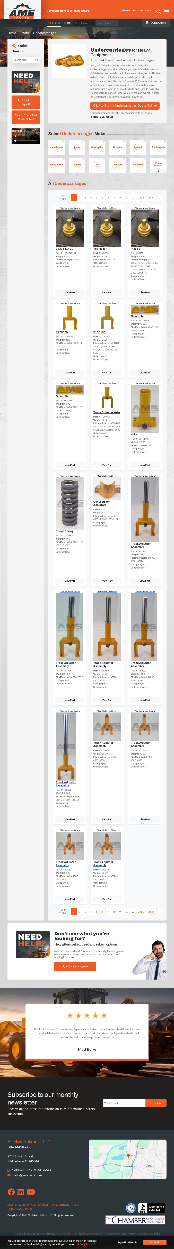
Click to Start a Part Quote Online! (26, 117)
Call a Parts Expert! (27, 102)
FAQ (18, 1208)
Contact (27, 1208)
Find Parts (54, 22)
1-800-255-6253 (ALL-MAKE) (33, 1170)
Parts (25, 33)
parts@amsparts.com (27, 1175)
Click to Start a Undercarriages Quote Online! (125, 105)
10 (126, 197)
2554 (151, 197)
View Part (70, 292)
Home (12, 33)
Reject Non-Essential (127, 1242)
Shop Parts (13, 1204)
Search (25, 1204)
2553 (141, 197)
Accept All (154, 1242)
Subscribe (155, 1103)
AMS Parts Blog (39, 1204)
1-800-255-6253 (140, 10)
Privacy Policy (85, 1244)
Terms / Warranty (59, 1204)
